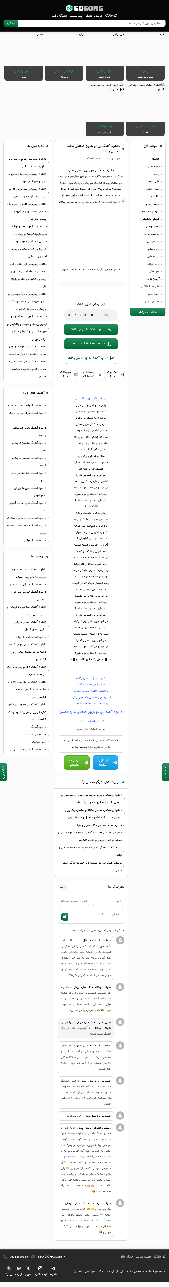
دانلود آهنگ (94, 15)
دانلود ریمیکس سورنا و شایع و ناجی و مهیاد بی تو (27, 178)
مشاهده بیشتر (148, 312)
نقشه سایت (143, 1256)
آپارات (18, 1274)
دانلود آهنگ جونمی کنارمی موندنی (29, 596)
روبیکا (8, 1274)
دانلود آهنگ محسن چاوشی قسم (29, 462)
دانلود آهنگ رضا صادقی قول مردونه (28, 477)
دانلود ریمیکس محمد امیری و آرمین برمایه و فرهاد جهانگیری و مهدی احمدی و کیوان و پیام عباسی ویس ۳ (27, 327)
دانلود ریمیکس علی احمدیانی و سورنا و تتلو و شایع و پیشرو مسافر (28, 369)
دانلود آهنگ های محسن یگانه (88, 358)
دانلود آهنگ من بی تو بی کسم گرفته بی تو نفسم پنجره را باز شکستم (27, 652)
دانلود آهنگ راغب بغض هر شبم (26, 405)
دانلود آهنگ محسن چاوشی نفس (29, 447)
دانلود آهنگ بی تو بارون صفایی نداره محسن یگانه (93, 149)
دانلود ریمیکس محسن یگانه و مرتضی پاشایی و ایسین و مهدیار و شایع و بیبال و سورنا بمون (93, 814)
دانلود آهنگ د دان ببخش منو (27, 584)
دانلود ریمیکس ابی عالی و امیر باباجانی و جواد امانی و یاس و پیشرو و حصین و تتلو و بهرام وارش (28, 275)
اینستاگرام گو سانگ (88, 374)
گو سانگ (84, 8)
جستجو (10, 23)
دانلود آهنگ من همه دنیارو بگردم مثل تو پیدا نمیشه (29, 573)
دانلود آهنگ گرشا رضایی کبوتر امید (27, 417)
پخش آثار (127, 1256)
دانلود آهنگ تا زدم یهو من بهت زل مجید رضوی (26, 671)
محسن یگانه (96, 740)
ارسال (64, 917)
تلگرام (53, 1274)
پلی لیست (76, 15)
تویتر (28, 1274)
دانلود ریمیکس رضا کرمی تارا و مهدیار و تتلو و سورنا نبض (27, 193)
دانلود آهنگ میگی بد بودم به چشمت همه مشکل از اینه (90, 852)
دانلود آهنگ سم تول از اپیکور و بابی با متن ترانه (26, 611)
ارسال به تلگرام (102, 762)
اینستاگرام (40, 1274)
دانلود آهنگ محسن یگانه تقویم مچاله (98, 825)
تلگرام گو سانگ (112, 374)
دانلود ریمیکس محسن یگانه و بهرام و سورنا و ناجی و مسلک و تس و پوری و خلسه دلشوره (89, 836)
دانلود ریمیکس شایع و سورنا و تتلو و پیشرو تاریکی (27, 163)
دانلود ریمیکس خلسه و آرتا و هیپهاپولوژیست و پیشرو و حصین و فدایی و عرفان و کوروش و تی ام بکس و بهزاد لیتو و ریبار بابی (29, 241)
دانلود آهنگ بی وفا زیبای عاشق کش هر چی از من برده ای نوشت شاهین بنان (27, 712)
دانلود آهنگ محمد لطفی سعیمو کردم (26, 530)
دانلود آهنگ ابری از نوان (31, 637)
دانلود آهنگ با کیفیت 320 (88, 329)
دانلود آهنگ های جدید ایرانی (28, 749)
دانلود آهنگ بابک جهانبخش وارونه (29, 432)
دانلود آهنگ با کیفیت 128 (88, 343)
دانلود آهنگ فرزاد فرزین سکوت (26, 518)
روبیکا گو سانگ (65, 374)
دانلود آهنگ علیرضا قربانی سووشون (30, 492)
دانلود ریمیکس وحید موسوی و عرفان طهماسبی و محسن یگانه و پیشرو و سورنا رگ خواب (91, 799)
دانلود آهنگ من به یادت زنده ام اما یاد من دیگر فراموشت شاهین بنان (27, 690)
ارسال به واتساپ (74, 762)
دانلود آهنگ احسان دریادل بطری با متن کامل (29, 626)
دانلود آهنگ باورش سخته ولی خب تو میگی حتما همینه (92, 867)
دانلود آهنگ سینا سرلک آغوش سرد (27, 507)
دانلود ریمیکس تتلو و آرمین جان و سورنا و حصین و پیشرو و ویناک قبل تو (27, 212)
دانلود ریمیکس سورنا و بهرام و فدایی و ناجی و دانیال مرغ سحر (27, 350)
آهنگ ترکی (59, 15)
